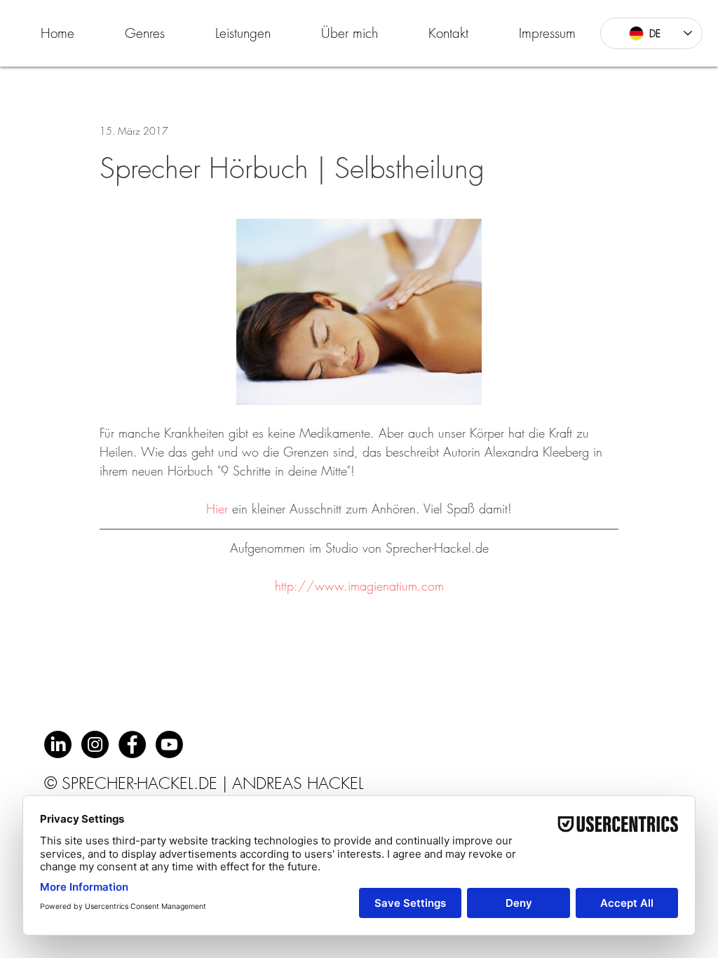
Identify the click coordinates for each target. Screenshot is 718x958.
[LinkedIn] (58, 744)
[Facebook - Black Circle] (132, 744)
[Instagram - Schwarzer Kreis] (95, 744)
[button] (145, 32)
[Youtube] (169, 744)
